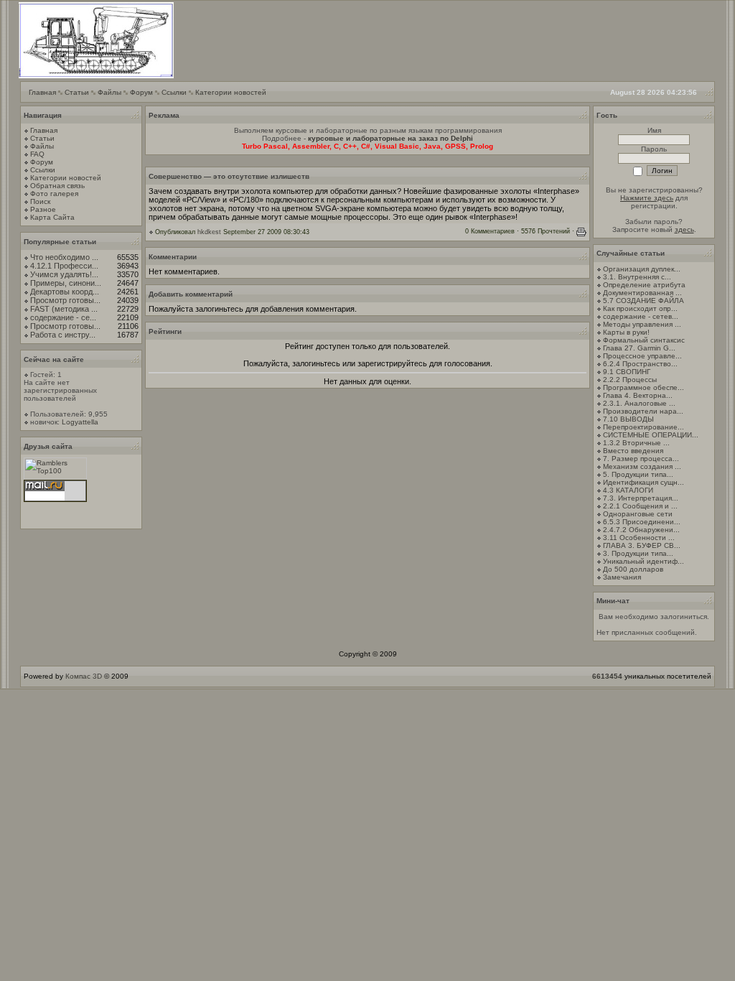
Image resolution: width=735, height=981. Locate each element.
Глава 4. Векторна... (638, 395)
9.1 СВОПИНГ (626, 372)
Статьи (77, 92)
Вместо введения (633, 451)
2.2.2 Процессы (630, 379)
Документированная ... (642, 293)
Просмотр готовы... (65, 300)
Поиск (40, 201)
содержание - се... (63, 317)
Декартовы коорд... (64, 291)
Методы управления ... (642, 324)
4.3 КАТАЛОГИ (628, 490)
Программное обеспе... (643, 387)
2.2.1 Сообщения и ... (640, 506)
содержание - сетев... (640, 316)
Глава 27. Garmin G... (639, 348)
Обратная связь (57, 186)
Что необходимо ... (64, 257)
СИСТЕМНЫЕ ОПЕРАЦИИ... (650, 435)
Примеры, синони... (65, 283)
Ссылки (174, 92)
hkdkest (209, 232)
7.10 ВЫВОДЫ (628, 419)
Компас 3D (83, 676)
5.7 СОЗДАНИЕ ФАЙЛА (643, 300)
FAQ (37, 154)
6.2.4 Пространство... (640, 364)
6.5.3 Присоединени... (641, 522)
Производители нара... (643, 411)
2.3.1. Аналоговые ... (639, 403)
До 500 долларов (633, 569)
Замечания (622, 577)
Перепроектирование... (643, 427)
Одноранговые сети (638, 514)
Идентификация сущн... (643, 482)
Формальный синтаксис (644, 340)
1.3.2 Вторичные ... (636, 443)
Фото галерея (54, 193)
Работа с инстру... (62, 334)
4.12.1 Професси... (64, 265)
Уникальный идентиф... (643, 561)
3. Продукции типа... (638, 553)
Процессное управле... (642, 356)
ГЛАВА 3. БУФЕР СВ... (641, 545)
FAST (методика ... (64, 308)
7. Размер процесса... (641, 458)
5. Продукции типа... (638, 474)
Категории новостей (230, 92)
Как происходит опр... (640, 308)
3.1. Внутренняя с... (637, 277)
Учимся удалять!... (64, 274)
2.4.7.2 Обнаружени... (641, 530)
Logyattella (80, 422)
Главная (42, 92)
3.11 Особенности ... (639, 537)
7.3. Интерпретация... (640, 498)
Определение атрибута (644, 285)
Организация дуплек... (641, 269)
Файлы (109, 92)
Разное (43, 209)
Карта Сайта (52, 217)
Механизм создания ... (642, 466)
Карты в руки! (626, 332)
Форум (141, 92)
